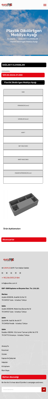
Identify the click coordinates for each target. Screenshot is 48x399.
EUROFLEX (7, 268)
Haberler (5, 362)
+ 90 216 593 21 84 (11, 277)
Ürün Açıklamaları (12, 228)
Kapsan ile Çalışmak (9, 358)
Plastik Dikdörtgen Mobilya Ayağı (24, 32)
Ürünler (4, 354)
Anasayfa (11, 39)
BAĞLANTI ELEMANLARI (28, 39)
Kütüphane (6, 366)
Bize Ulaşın (5, 370)
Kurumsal (5, 350)
